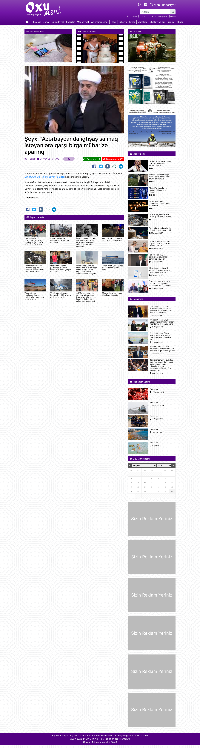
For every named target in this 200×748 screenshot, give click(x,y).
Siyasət (37, 22)
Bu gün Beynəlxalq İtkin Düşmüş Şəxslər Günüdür (160, 216)
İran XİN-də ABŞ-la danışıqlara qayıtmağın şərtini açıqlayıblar (159, 257)
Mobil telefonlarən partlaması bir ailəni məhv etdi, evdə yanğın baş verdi (60, 269)
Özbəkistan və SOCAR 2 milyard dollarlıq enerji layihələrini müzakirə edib (160, 284)
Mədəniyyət (83, 22)
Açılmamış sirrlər (99, 22)
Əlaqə (173, 16)
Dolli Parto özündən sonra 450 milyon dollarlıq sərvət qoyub (160, 163)
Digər (180, 22)
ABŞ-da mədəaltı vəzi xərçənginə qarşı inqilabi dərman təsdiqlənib (159, 270)
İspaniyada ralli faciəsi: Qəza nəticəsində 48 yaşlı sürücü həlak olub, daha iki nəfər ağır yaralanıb (86, 242)
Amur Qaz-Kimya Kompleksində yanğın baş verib (59, 240)
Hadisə (31, 158)
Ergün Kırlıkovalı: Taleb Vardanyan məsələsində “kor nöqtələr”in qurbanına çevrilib (162, 349)
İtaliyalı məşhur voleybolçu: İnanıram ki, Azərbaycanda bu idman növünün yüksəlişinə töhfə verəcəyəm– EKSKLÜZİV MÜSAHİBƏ (161, 365)
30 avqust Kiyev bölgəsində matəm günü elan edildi (159, 203)
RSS (102, 738)
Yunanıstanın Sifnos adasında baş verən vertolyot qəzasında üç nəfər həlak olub (34, 269)
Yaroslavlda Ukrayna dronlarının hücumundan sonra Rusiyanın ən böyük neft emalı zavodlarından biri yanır (86, 270)
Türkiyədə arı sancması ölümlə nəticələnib (112, 294)
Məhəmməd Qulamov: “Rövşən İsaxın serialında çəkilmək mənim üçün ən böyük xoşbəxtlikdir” (160, 309)
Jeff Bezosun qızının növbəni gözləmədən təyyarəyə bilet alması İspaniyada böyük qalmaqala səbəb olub (86, 297)
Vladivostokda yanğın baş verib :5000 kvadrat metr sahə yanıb (60, 295)
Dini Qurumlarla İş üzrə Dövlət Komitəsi (44, 176)
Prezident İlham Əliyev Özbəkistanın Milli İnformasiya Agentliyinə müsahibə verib (163, 322)
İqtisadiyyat (58, 22)
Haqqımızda (163, 16)
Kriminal (171, 22)
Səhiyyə (123, 22)
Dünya (46, 22)
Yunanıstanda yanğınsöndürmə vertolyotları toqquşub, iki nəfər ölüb (34, 296)
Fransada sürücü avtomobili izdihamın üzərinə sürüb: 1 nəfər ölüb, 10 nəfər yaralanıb (34, 241)
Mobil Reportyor (164, 5)
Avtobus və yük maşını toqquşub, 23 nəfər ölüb (112, 239)
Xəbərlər (70, 22)
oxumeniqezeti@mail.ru (118, 738)
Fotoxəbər (154, 389)
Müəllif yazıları (157, 22)
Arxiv (154, 16)
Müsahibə (142, 22)
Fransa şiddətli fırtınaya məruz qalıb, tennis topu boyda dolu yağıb (159, 177)
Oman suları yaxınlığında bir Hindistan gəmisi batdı (112, 268)
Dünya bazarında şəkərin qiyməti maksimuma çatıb (160, 229)
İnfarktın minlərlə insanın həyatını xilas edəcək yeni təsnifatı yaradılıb (160, 243)
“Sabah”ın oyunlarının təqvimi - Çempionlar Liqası (158, 190)
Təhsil (113, 22)
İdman (132, 22)
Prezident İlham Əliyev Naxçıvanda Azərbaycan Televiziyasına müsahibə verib (160, 336)
